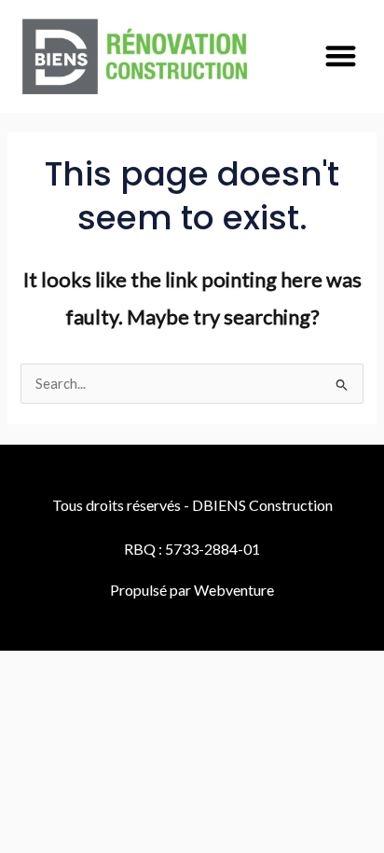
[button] (340, 55)
